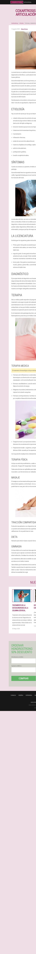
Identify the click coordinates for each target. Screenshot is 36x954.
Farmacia (13, 695)
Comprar (23, 678)
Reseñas (21, 695)
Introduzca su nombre (17, 657)
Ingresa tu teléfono (16, 666)
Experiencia (29, 695)
